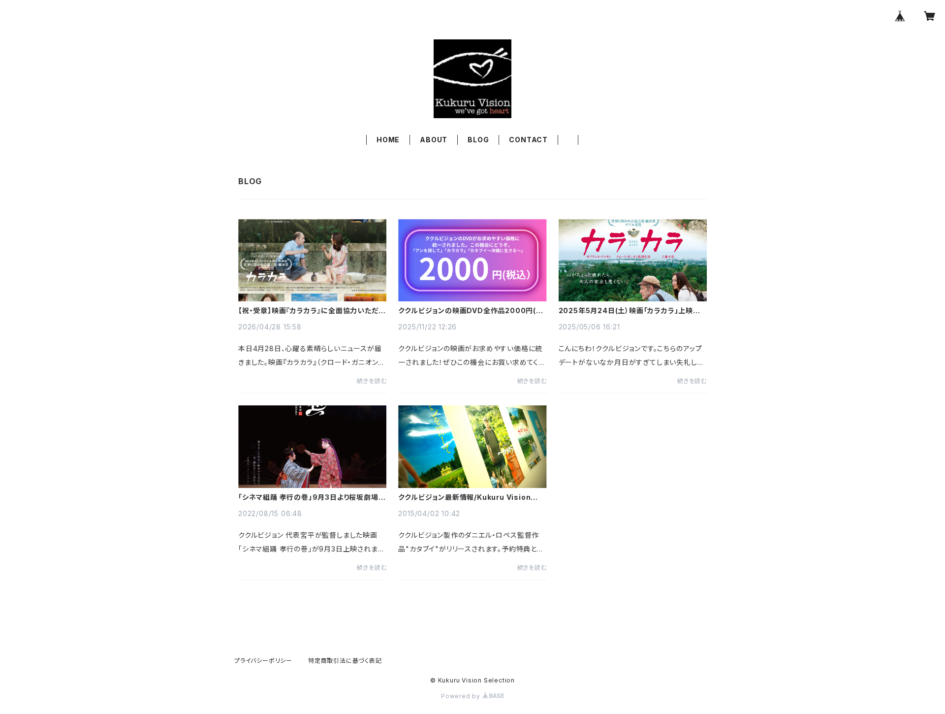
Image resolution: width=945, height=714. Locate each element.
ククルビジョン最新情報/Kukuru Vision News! (464, 497)
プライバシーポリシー (263, 660)
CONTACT (528, 139)
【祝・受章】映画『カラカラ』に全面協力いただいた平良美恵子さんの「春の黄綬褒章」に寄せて (311, 310)
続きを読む (371, 381)
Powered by (461, 696)
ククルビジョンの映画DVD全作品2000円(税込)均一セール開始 (470, 310)
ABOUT (433, 139)
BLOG (478, 139)
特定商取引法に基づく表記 (345, 660)
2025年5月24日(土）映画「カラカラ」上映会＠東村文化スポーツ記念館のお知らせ (629, 310)
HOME (388, 139)
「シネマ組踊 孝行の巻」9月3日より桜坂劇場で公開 (311, 497)
